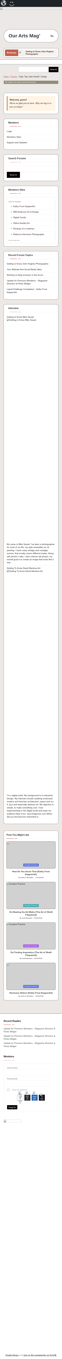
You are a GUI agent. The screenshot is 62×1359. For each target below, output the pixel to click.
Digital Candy (19, 217)
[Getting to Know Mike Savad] (31, 431)
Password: (12, 1079)
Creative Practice (31, 865)
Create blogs (12, 1355)
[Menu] (51, 36)
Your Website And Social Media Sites (24, 269)
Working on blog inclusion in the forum (25, 275)
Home (6, 77)
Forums (14, 77)
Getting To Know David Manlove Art (23, 568)
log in (46, 103)
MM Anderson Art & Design (26, 212)
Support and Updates (17, 142)
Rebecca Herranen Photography (28, 234)
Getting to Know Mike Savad (20, 317)
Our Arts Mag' (24, 35)
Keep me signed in (19, 1090)
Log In (12, 1107)
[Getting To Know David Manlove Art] (31, 682)
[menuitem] (4, 3)
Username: (12, 1068)
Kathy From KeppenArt (24, 206)
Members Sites (14, 137)
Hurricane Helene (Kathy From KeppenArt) (31, 993)
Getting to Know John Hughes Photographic (27, 264)
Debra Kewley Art (21, 223)
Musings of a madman (23, 229)
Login (9, 131)
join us (13, 107)
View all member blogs (14, 240)
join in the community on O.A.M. (40, 1355)
